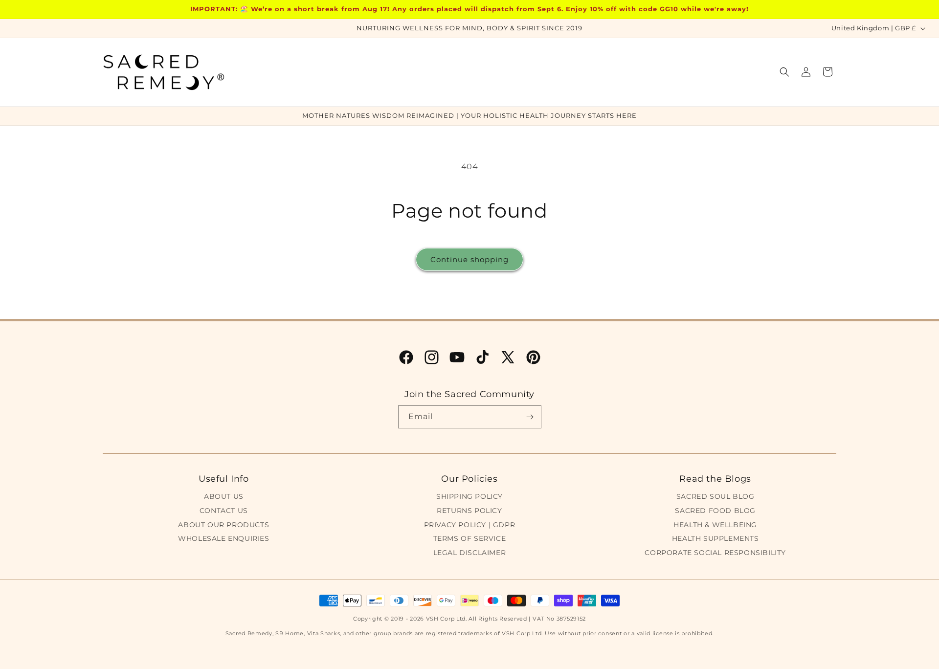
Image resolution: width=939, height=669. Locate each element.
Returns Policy (469, 510)
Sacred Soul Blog (715, 496)
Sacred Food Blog (715, 510)
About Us (224, 496)
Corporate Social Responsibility (715, 552)
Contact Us (224, 510)
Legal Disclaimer (469, 552)
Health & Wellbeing (715, 524)
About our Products (223, 524)
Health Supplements (715, 538)
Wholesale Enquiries (223, 538)
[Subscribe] (530, 416)
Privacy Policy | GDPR (469, 524)
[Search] (784, 72)
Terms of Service (469, 538)
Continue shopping (469, 259)
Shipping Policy (469, 496)
